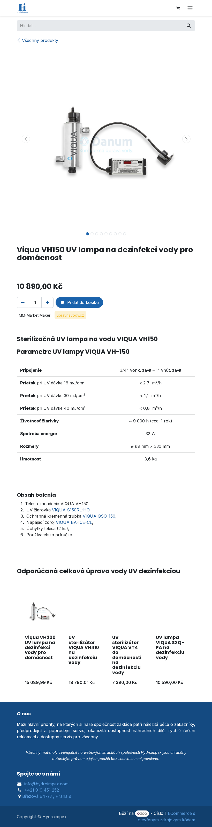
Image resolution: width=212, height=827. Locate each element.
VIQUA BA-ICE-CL (74, 522)
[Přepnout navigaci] (190, 8)
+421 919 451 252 (41, 790)
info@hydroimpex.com (46, 783)
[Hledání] (188, 25)
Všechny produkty (40, 40)
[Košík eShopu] (177, 8)
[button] (26, 139)
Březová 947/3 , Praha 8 (46, 796)
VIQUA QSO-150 (99, 516)
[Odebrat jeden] (23, 302)
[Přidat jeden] (47, 302)
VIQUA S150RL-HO (70, 509)
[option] (106, 640)
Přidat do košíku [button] (82, 302)
